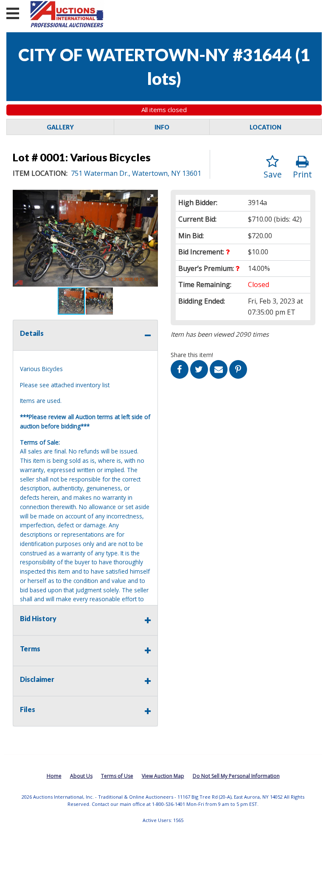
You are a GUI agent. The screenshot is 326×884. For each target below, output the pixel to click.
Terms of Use (117, 776)
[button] (150, 197)
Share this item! (192, 355)
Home (54, 776)
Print (302, 174)
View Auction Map (163, 776)
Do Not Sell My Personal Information (236, 776)
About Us (81, 776)
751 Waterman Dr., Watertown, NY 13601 (136, 173)
